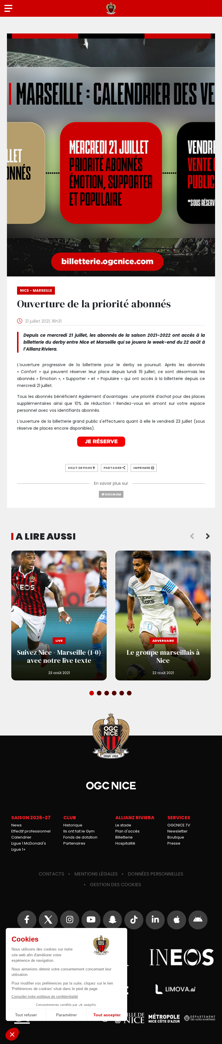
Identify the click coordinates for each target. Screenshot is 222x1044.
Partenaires (74, 843)
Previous (192, 536)
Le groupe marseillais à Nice (163, 615)
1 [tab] (92, 694)
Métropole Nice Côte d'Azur (164, 1018)
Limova (175, 989)
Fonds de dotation (80, 837)
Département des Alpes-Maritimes (199, 1018)
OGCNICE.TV (178, 825)
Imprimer (142, 467)
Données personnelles (155, 874)
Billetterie (124, 837)
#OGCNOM (111, 494)
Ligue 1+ (18, 849)
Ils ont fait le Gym (79, 831)
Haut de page (80, 467)
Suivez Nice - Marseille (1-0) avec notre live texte (59, 615)
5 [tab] (122, 694)
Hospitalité (125, 843)
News (16, 825)
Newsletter (177, 831)
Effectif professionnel (31, 831)
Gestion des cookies (115, 884)
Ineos (182, 957)
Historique (72, 825)
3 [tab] (107, 694)
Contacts (51, 874)
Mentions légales (96, 874)
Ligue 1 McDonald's (28, 843)
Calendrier (21, 837)
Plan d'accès (127, 831)
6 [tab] (130, 694)
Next (208, 536)
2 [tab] (100, 694)
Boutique (175, 837)
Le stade (123, 825)
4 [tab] (115, 694)
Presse (173, 843)
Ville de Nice (129, 1018)
